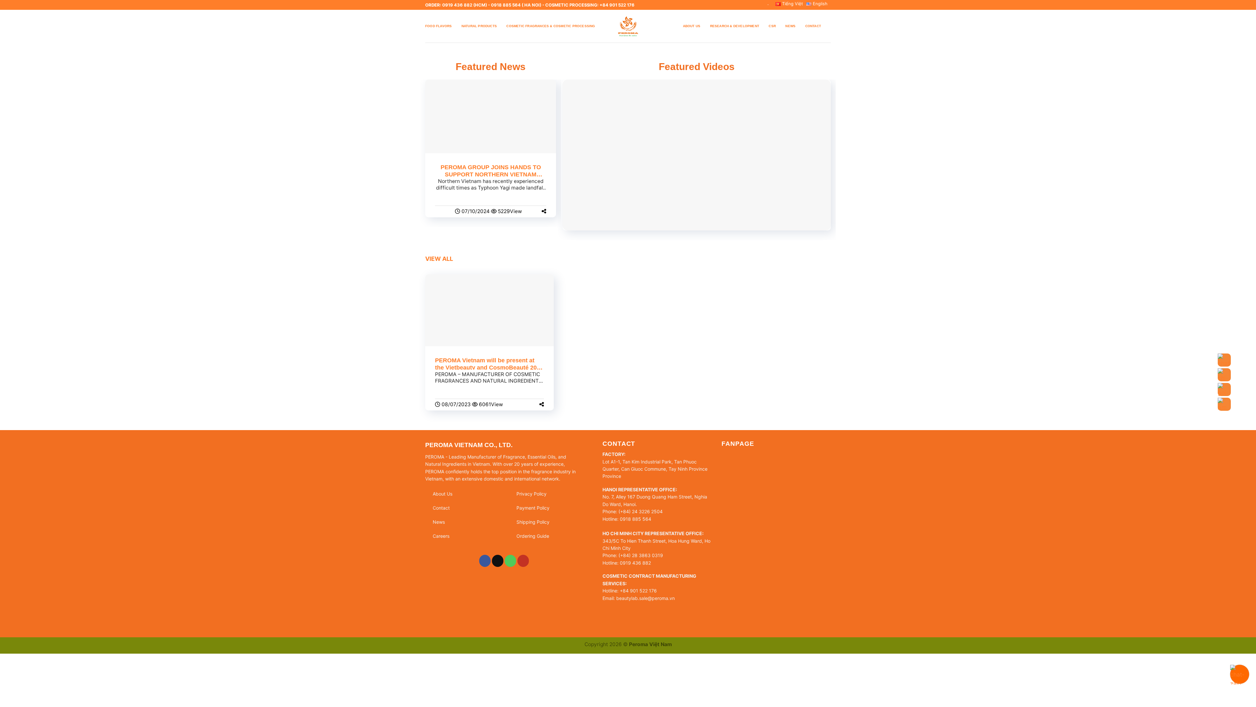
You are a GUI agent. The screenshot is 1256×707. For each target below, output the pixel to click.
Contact (813, 26)
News (790, 26)
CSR (772, 26)
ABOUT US (692, 26)
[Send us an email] (498, 561)
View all (439, 258)
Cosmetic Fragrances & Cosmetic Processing (550, 26)
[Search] (828, 26)
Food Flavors (438, 26)
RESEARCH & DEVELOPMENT (734, 26)
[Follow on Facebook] (485, 561)
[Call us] (510, 561)
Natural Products (479, 26)
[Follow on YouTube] (523, 561)
